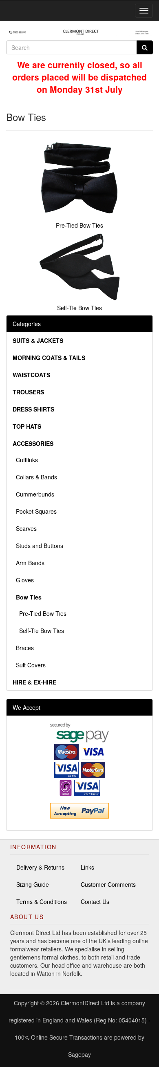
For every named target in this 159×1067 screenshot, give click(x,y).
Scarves (25, 528)
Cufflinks (25, 460)
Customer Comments (108, 884)
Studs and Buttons (38, 545)
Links (87, 867)
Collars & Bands (35, 477)
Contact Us (95, 901)
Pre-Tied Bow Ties (39, 613)
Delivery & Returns (40, 867)
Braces (23, 648)
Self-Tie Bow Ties (38, 630)
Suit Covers (29, 665)
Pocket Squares (35, 511)
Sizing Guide (32, 884)
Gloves (23, 580)
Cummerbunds (33, 494)
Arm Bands (28, 563)
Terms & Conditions (41, 901)
